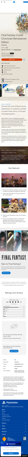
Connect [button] (4, 434)
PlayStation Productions (6, 416)
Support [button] (4, 428)
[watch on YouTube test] (22, 95)
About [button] (3, 409)
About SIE (3, 411)
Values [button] (3, 426)
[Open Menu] (1, 2)
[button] (14, 90)
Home (3, 405)
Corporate (4, 418)
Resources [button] (4, 431)
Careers (3, 413)
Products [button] (4, 423)
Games (7, 405)
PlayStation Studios (5, 414)
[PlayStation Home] (14, 2)
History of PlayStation (6, 420)
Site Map (21, 452)
